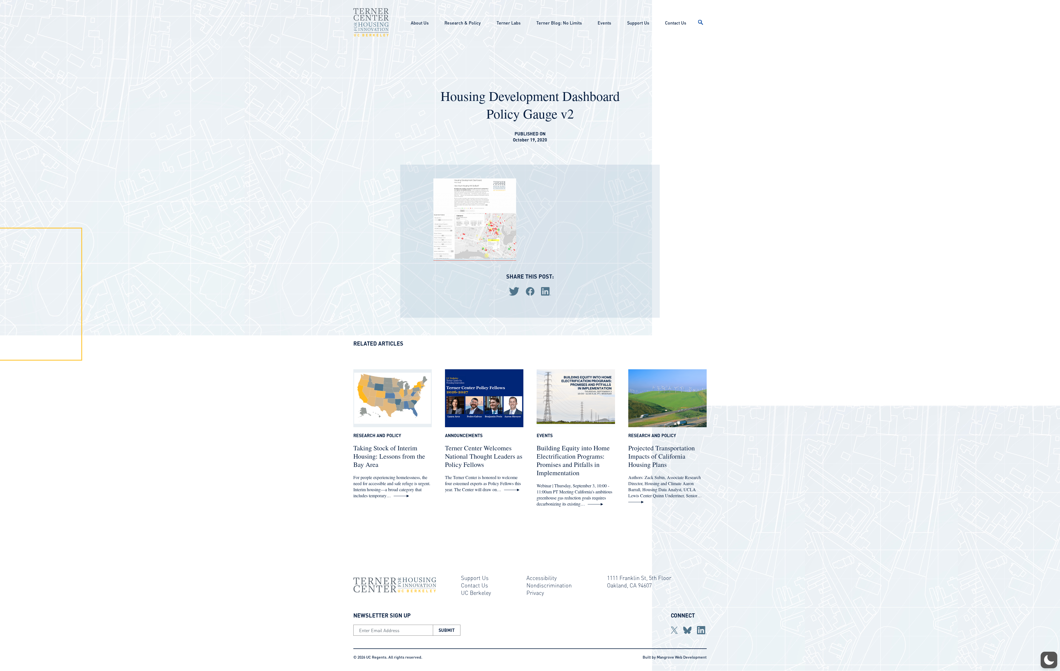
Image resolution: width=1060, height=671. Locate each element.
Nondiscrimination (549, 585)
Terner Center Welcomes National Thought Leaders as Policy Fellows (483, 456)
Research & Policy (462, 23)
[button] (1049, 660)
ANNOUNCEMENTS (464, 435)
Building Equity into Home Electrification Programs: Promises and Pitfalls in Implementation (573, 460)
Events (604, 23)
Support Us (638, 23)
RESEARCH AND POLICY (377, 435)
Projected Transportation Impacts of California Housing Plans (661, 456)
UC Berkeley (476, 592)
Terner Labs (509, 23)
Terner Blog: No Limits (559, 23)
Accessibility (541, 577)
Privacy (535, 592)
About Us (420, 23)
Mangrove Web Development (682, 656)
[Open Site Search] (701, 22)
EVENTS (545, 435)
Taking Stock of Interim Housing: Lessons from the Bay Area (389, 456)
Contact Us (675, 23)
